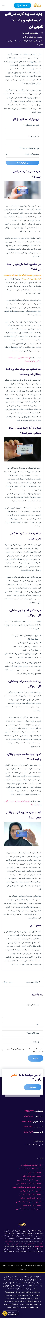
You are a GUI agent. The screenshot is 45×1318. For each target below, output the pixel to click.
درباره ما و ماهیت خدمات (15, 1288)
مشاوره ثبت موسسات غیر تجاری (28, 1209)
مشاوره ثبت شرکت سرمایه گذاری (28, 1183)
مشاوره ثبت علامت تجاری (31, 1205)
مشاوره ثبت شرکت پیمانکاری (30, 1194)
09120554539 (27, 1121)
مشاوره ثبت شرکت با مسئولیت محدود (26, 1187)
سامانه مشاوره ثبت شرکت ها (30, 1168)
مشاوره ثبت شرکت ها (30, 33)
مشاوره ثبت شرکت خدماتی (30, 1198)
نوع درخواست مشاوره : (30, 148)
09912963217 (29, 1116)
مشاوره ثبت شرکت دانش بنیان (29, 1179)
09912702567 (28, 1132)
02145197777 (29, 1111)
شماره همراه (34, 137)
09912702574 (28, 1126)
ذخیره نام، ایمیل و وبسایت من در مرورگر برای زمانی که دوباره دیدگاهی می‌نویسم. (25, 1050)
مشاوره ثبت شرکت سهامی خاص (28, 1201)
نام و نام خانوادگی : (31, 125)
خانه (41, 33)
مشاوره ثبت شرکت (34, 1172)
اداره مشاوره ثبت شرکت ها (31, 1165)
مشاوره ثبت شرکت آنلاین (31, 1176)
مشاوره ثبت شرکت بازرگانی (32, 37)
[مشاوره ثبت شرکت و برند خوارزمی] (37, 5)
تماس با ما (32, 1087)
